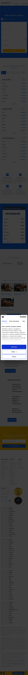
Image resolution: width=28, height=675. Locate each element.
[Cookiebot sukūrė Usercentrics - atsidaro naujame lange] (20, 317)
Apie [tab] (23, 321)
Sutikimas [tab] (4, 321)
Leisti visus (14, 347)
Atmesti (14, 356)
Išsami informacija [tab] (14, 321)
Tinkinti (13, 351)
